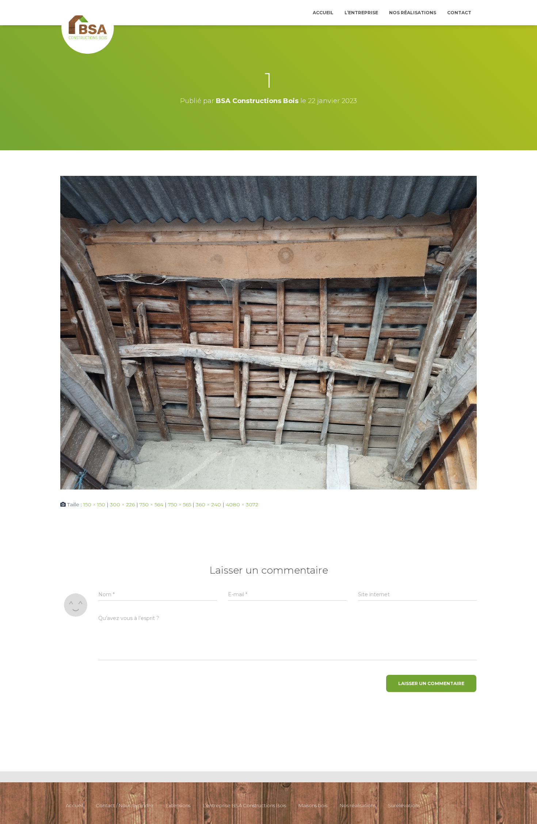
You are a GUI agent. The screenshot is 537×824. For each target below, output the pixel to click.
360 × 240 (208, 504)
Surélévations (404, 805)
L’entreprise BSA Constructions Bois (244, 805)
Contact (459, 12)
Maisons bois (312, 805)
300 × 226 (122, 504)
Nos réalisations (412, 12)
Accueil (323, 12)
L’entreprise (361, 12)
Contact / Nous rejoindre (124, 805)
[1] (268, 332)
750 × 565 (179, 504)
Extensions (178, 805)
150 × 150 (94, 504)
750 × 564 (151, 504)
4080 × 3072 (242, 504)
